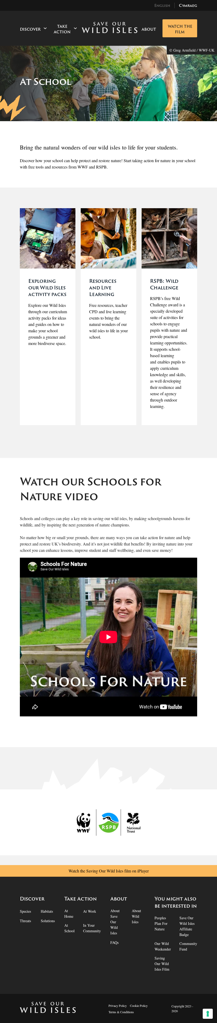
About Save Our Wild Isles (115, 921)
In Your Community (92, 928)
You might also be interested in (176, 902)
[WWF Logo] (84, 822)
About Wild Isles (136, 916)
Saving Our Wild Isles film (162, 964)
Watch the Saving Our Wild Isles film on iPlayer (109, 871)
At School (69, 928)
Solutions (48, 920)
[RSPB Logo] (108, 822)
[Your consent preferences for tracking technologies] (208, 1014)
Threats (25, 920)
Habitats (47, 911)
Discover (30, 29)
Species (25, 911)
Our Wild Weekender (163, 946)
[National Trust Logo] (133, 822)
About (149, 29)
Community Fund (188, 946)
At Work (89, 911)
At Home (68, 913)
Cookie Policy (139, 1005)
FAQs (114, 942)
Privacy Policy (117, 1005)
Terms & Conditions (121, 1012)
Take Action (62, 29)
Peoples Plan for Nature (161, 923)
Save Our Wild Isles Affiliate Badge (187, 926)
